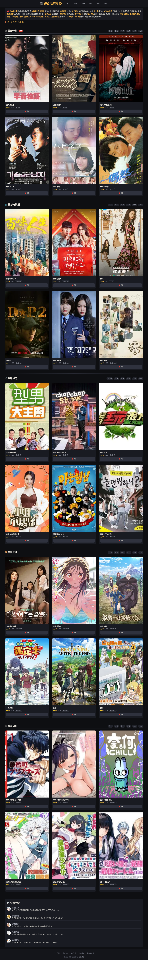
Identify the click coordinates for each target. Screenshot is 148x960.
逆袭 (128, 726)
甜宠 (110, 726)
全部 (140, 31)
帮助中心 (65, 953)
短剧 (105, 3)
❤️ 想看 (27, 111)
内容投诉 (81, 953)
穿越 (116, 726)
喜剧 (116, 31)
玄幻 (128, 552)
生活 (128, 379)
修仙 (134, 552)
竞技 (122, 379)
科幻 (110, 31)
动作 (122, 31)
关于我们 (56, 953)
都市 (116, 205)
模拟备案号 (90, 953)
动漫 (97, 3)
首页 (68, 3)
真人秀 (110, 379)
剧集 (83, 3)
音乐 (116, 379)
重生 (122, 726)
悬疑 (134, 31)
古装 (110, 205)
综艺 (90, 3)
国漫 (110, 552)
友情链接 (73, 953)
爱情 (128, 31)
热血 (122, 552)
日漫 (116, 552)
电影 (75, 3)
